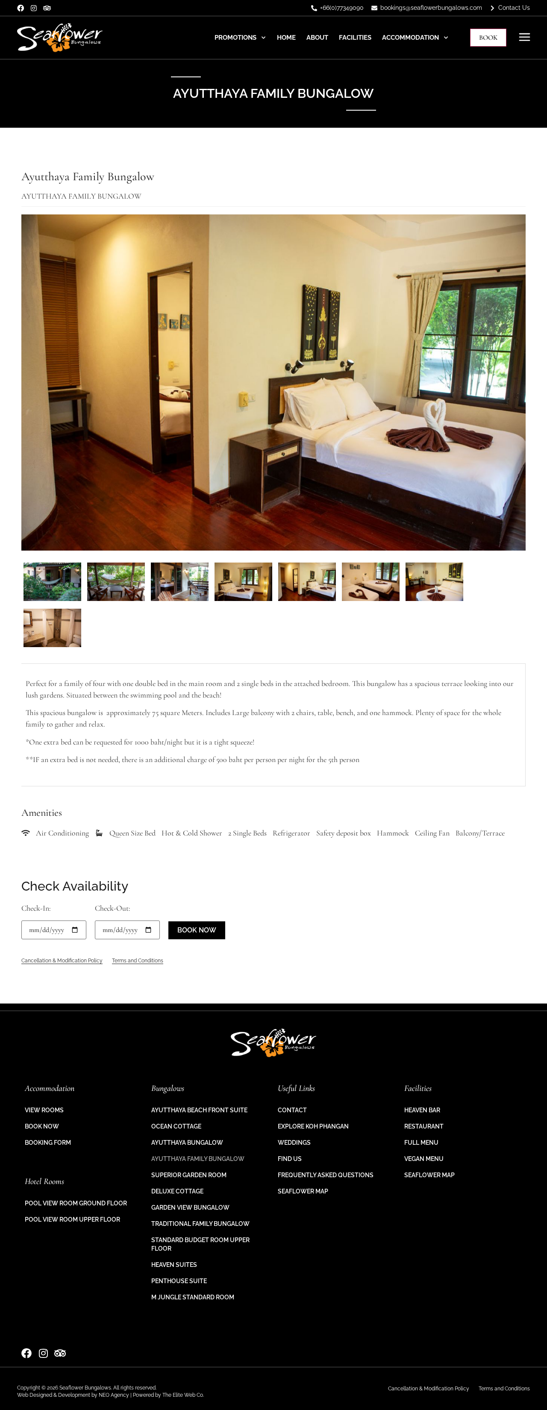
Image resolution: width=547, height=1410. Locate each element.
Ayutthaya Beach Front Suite (199, 1110)
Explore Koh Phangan (313, 1126)
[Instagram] (33, 8)
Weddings (294, 1142)
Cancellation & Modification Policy (62, 961)
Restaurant (424, 1126)
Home (286, 37)
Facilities (355, 37)
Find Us (290, 1158)
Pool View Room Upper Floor (72, 1219)
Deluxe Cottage (177, 1191)
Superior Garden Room (188, 1175)
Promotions (235, 37)
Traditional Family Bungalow (200, 1223)
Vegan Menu (424, 1158)
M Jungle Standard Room (192, 1297)
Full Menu (421, 1142)
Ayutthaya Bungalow (187, 1142)
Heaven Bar (422, 1110)
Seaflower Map (303, 1191)
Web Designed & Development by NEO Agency (73, 1395)
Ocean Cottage (176, 1126)
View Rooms (44, 1110)
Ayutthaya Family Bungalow (197, 1158)
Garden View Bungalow (190, 1207)
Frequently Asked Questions (325, 1175)
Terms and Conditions (137, 961)
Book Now (42, 1126)
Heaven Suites (174, 1264)
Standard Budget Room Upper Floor (200, 1244)
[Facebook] (20, 8)
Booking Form (48, 1142)
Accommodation (410, 37)
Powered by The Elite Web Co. (168, 1395)
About (317, 37)
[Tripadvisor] (47, 8)
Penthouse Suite (179, 1281)
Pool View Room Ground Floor (76, 1203)
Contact (292, 1110)
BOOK (488, 37)
